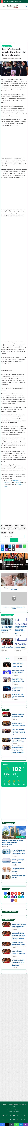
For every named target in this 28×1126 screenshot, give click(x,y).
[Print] (13, 549)
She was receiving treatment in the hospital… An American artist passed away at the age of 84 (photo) (18, 852)
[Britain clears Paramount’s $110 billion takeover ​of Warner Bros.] (7, 672)
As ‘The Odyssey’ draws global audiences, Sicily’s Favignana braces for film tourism (18, 680)
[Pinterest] (17, 546)
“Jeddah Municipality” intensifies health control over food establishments (12, 842)
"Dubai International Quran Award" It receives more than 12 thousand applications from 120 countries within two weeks (21, 629)
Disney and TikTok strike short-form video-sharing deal (18, 696)
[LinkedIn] (9, 546)
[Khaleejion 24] (12, 6)
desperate (9, 525)
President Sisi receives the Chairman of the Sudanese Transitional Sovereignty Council (18, 715)
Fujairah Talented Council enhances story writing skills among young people (21, 647)
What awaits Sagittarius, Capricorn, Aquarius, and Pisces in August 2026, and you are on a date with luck (19, 925)
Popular (20, 658)
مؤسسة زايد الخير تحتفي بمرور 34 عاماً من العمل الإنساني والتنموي (17, 688)
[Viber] (6, 549)
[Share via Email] (9, 549)
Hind (3, 529)
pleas (10, 529)
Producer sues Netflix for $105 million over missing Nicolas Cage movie (14, 565)
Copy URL (14, 540)
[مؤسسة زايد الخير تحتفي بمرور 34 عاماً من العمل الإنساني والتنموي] (7, 688)
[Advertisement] (14, 25)
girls (23, 525)
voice (11, 532)
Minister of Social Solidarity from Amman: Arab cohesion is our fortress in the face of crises (18, 731)
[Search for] (26, 6)
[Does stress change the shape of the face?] (6, 877)
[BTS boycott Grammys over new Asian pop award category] (7, 641)
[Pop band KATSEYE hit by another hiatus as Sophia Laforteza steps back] (7, 664)
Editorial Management (14, 1109)
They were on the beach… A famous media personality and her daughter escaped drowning (18, 861)
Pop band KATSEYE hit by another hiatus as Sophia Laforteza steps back (18, 665)
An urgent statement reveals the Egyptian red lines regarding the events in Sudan (18, 723)
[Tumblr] (13, 546)
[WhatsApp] (24, 546)
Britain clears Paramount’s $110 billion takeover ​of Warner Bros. (18, 672)
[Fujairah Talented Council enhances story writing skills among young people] (21, 641)
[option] (14, 561)
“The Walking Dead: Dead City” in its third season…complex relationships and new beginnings (7, 628)
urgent (21, 1109)
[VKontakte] (20, 546)
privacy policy (12, 1111)
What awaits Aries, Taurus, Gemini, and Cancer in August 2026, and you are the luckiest (18, 944)
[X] (6, 546)
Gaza (16, 525)
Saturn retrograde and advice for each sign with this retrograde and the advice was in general (18, 952)
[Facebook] (2, 546)
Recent (7, 658)
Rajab (17, 529)
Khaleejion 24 (15, 480)
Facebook (20, 484)
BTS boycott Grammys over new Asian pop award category (7, 647)
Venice (4, 532)
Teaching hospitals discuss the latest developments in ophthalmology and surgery (19, 740)
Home (4, 43)
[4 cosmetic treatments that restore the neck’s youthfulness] (6, 869)
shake (24, 529)
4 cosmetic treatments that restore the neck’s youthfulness (18, 869)
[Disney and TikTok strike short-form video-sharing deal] (7, 696)
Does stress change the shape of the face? (18, 876)
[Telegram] (2, 549)
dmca (17, 1111)
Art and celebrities (10, 43)
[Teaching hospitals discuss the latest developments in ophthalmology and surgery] (6, 740)
